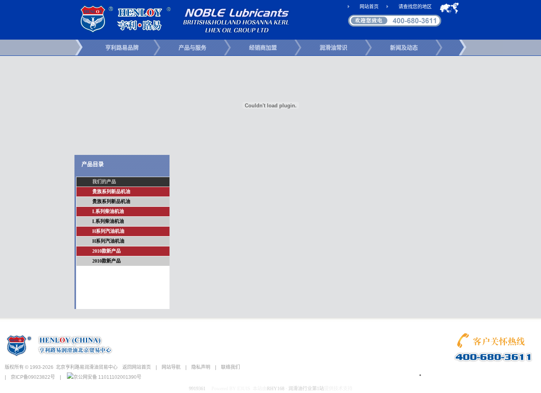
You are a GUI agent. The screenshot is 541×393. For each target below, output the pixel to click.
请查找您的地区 (415, 7)
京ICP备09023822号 (33, 377)
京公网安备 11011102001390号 (107, 377)
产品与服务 (192, 47)
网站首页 (369, 7)
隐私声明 (200, 367)
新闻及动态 (404, 47)
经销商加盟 (263, 47)
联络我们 (230, 367)
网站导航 (171, 367)
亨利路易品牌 (122, 47)
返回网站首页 (136, 367)
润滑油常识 (333, 47)
